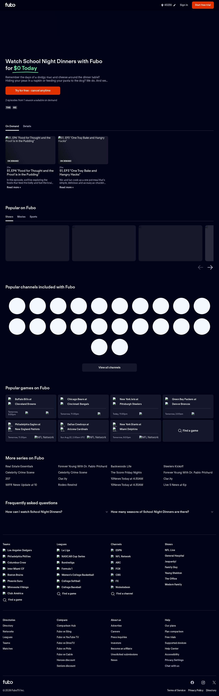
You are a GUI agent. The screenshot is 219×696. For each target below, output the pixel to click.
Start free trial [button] (203, 5)
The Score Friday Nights (126, 472)
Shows (9, 216)
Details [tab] (27, 126)
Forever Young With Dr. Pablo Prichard (82, 466)
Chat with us (172, 666)
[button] (30, 150)
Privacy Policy (195, 690)
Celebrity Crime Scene (19, 472)
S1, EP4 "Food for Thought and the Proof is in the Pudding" (30, 172)
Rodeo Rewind (67, 484)
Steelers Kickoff (174, 466)
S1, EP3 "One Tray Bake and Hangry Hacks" (78, 172)
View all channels (110, 367)
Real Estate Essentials (19, 466)
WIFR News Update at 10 (21, 484)
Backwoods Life (121, 466)
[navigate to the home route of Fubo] (10, 5)
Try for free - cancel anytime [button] (33, 90)
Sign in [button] (184, 5)
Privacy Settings (174, 660)
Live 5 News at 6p (175, 484)
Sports (33, 216)
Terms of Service (176, 690)
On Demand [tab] (12, 126)
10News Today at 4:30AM (127, 478)
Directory (211, 690)
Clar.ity (62, 478)
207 (7, 478)
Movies (21, 216)
